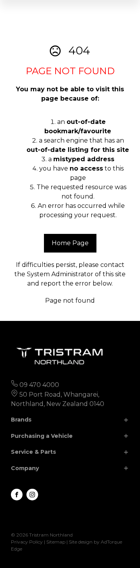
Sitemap (55, 542)
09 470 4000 (39, 385)
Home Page (70, 243)
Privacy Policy (27, 542)
